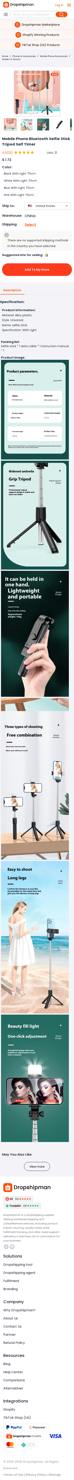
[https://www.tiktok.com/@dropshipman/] (6, 1246)
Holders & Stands (11, 59)
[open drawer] (69, 5)
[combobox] (42, 206)
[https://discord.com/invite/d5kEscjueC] (12, 1246)
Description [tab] (12, 290)
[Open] (66, 206)
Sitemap (54, 1475)
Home (5, 56)
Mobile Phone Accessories (54, 56)
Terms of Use (13, 1475)
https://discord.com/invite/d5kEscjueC (13, 1246)
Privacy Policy (36, 1475)
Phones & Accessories (24, 56)
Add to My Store (37, 270)
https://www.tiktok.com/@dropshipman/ (7, 1246)
